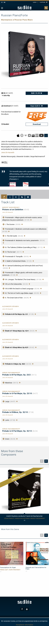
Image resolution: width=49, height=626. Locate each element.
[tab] (4, 196)
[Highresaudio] (33, 135)
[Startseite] (24, 8)
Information (29, 625)
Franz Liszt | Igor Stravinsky (10, 570)
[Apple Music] (18, 135)
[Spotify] (22, 135)
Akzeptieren (20, 625)
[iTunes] (29, 135)
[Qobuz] (37, 135)
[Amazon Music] (26, 135)
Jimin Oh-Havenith (7, 152)
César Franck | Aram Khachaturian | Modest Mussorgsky (24, 518)
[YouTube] (41, 135)
